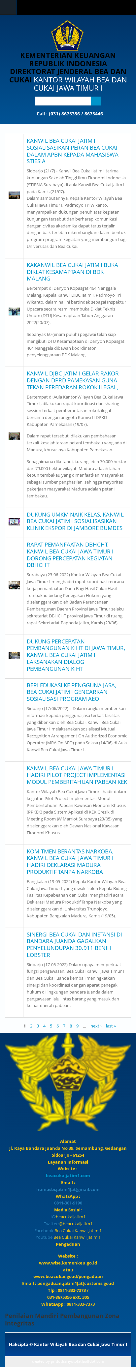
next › (96, 1026)
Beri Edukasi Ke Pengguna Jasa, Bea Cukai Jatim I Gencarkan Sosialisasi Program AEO (71, 692)
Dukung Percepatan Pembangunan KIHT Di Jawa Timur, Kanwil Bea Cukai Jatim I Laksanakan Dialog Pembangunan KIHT (76, 655)
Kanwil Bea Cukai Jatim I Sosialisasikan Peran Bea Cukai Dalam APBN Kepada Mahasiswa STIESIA (73, 151)
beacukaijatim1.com (68, 1175)
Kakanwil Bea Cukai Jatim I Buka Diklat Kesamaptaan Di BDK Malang (72, 271)
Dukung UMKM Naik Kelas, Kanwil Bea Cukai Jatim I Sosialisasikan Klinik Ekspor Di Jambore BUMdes (75, 521)
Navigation (8, 7)
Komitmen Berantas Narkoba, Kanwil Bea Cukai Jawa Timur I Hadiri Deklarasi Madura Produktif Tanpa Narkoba (70, 861)
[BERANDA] (67, 35)
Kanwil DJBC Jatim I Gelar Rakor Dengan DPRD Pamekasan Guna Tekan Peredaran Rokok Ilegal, (73, 380)
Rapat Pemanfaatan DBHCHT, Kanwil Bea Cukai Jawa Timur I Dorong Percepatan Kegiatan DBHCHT (70, 555)
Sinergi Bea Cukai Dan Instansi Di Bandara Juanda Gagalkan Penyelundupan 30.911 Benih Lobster (74, 945)
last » (111, 1026)
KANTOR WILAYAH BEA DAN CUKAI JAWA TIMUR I (80, 83)
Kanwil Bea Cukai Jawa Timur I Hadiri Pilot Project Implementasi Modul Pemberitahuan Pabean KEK (77, 775)
